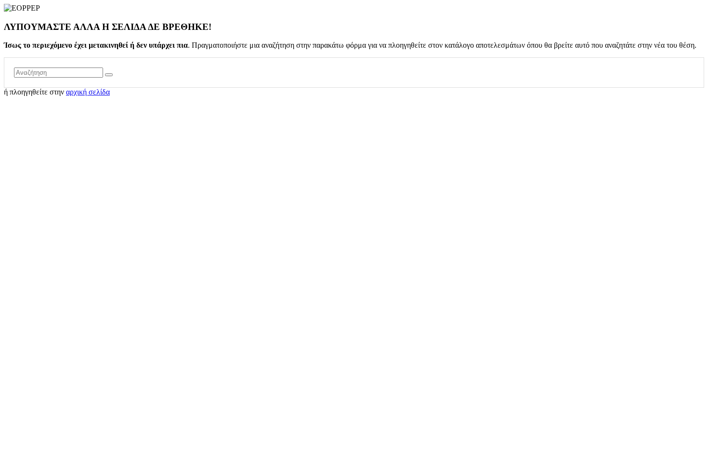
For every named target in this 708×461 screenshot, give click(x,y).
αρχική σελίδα (88, 92)
